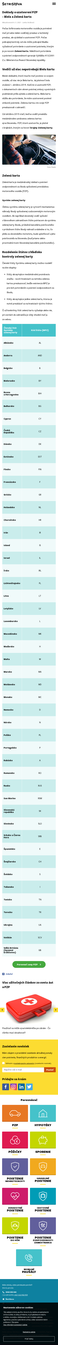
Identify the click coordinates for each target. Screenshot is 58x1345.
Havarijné (43, 1180)
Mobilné (29, 1271)
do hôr (15, 1239)
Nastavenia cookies (29, 1332)
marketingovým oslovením (24, 1063)
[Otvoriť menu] (54, 3)
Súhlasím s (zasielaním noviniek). (29, 1063)
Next (55, 1010)
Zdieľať (9, 974)
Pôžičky (15, 1151)
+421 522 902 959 (21, 1295)
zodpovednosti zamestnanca (43, 1240)
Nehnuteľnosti (15, 1180)
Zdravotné (15, 1209)
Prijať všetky (29, 1339)
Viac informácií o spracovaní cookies (15, 1325)
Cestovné (43, 1209)
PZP (15, 1125)
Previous (2, 1010)
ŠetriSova (10, 1299)
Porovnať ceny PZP (27, 964)
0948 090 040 (11, 1292)
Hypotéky (43, 1125)
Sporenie (43, 1151)
